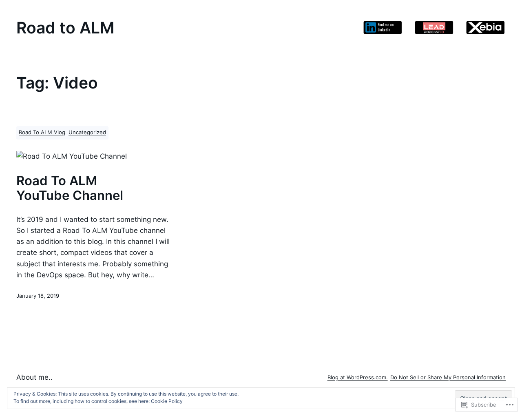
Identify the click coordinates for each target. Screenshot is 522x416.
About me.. (34, 377)
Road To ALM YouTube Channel (69, 188)
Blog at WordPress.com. (357, 377)
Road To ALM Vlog (42, 132)
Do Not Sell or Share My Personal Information (448, 377)
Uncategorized (87, 132)
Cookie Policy (167, 401)
